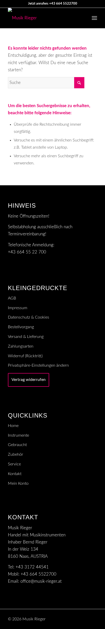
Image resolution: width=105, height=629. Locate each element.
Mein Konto (18, 483)
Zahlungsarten (20, 346)
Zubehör (15, 454)
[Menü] (94, 18)
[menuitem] (94, 18)
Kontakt (14, 474)
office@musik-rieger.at (41, 581)
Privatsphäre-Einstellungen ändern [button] (38, 365)
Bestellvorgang (21, 327)
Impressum (17, 308)
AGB (12, 298)
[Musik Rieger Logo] (43, 18)
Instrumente (18, 435)
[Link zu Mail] (85, 618)
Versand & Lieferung (26, 337)
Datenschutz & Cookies (28, 317)
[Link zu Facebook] (93, 618)
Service (14, 464)
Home (13, 426)
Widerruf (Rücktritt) (25, 356)
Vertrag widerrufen (28, 380)
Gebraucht (17, 445)
